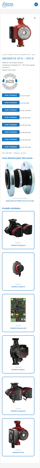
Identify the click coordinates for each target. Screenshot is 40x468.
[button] (35, 18)
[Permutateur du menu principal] (36, 4)
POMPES (10, 54)
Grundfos (17, 54)
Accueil (4, 54)
